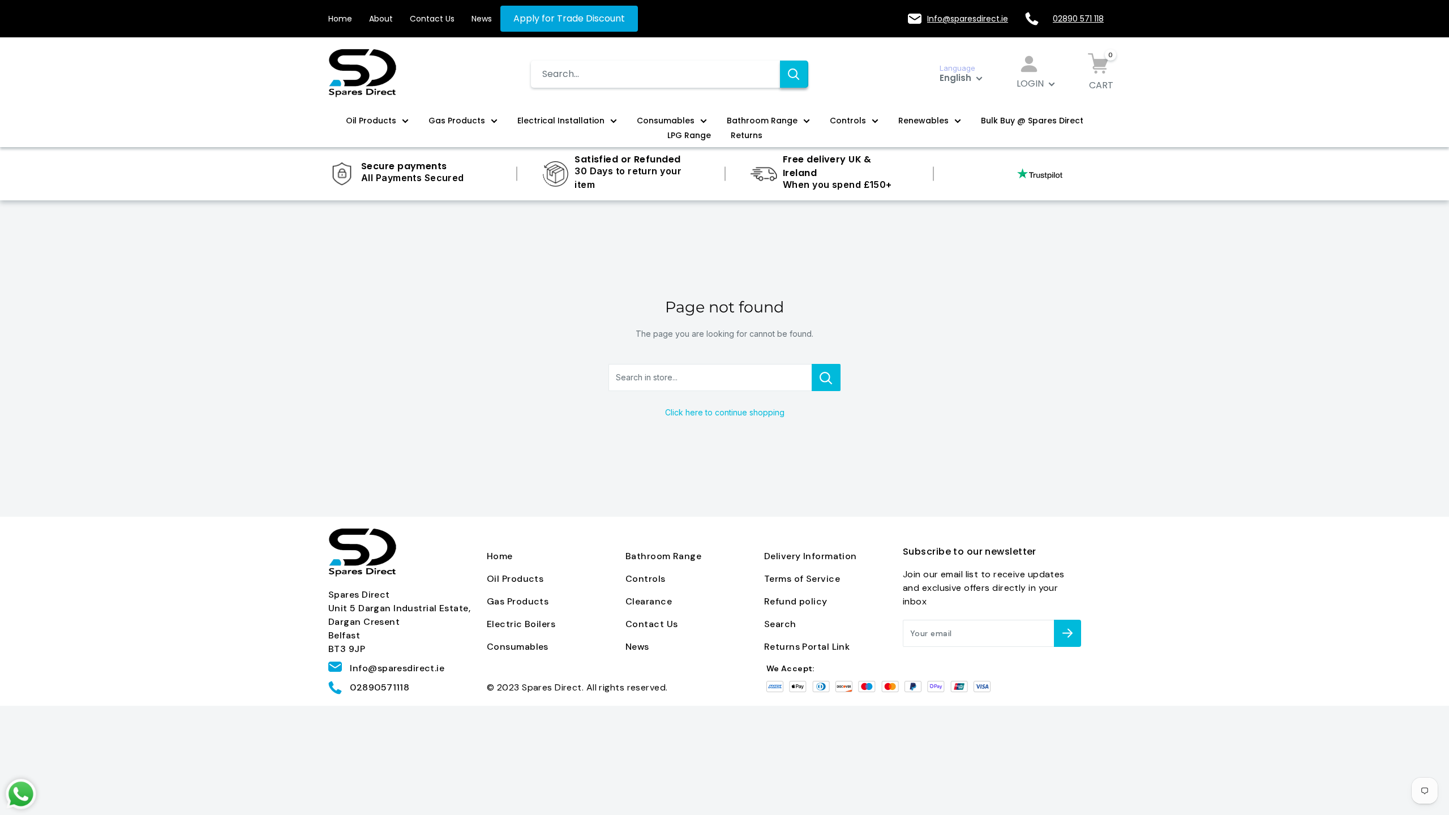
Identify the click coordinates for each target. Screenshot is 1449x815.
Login (1031, 83)
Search (780, 624)
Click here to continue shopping (724, 412)
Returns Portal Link (807, 647)
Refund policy (796, 601)
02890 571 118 (1078, 18)
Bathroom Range (762, 120)
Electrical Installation (561, 120)
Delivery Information (810, 556)
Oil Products (371, 120)
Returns (746, 135)
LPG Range (689, 135)
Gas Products (456, 120)
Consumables (666, 120)
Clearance (648, 601)
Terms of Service (802, 579)
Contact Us (432, 18)
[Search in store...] (826, 377)
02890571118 (379, 687)
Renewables (923, 120)
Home (340, 18)
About (381, 18)
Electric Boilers (521, 624)
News (481, 18)
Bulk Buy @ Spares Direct (1032, 120)
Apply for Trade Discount (569, 18)
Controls (848, 120)
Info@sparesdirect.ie (967, 18)
